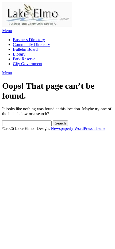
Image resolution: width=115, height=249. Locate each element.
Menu (7, 30)
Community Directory (31, 44)
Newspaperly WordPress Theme (78, 128)
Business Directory (29, 39)
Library (19, 54)
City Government (27, 63)
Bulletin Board (25, 49)
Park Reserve (24, 59)
